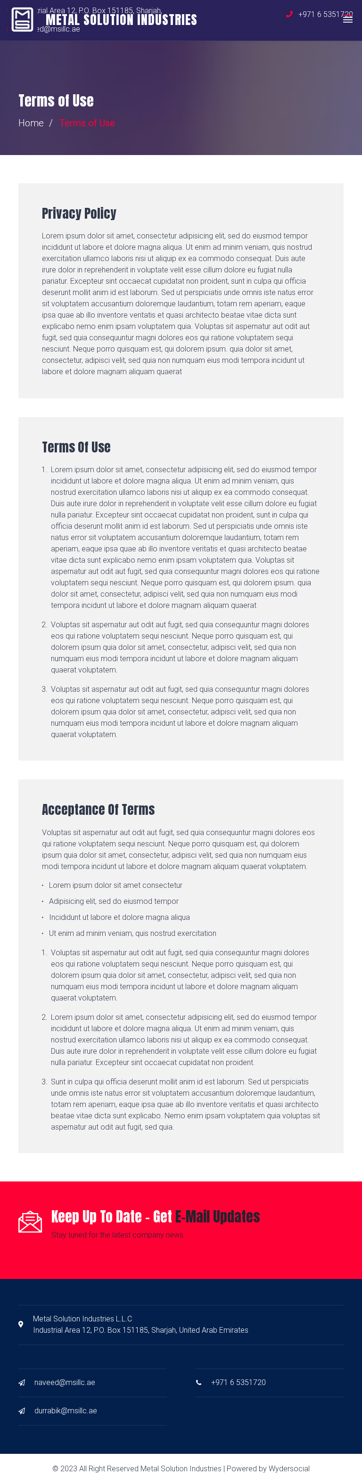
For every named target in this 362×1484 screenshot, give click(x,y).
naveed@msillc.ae (64, 1382)
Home (31, 123)
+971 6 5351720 (238, 1382)
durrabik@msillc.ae (65, 1410)
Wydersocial (289, 1468)
